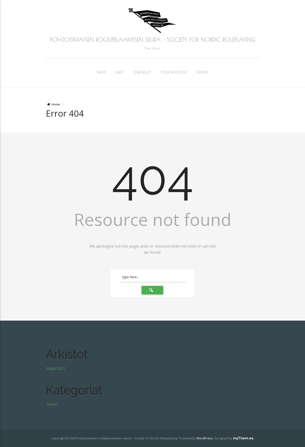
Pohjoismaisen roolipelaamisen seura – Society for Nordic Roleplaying (152, 39)
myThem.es (243, 438)
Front (202, 72)
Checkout (142, 72)
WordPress (205, 438)
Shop (101, 72)
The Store (152, 48)
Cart (119, 72)
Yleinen (51, 404)
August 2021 (55, 368)
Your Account (174, 72)
